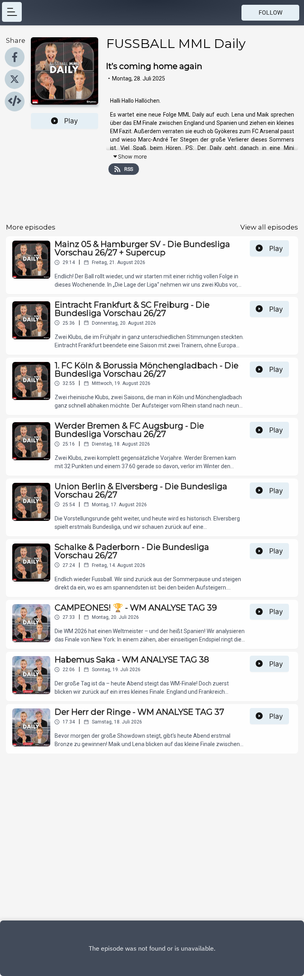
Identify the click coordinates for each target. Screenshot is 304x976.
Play (71, 121)
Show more (132, 156)
